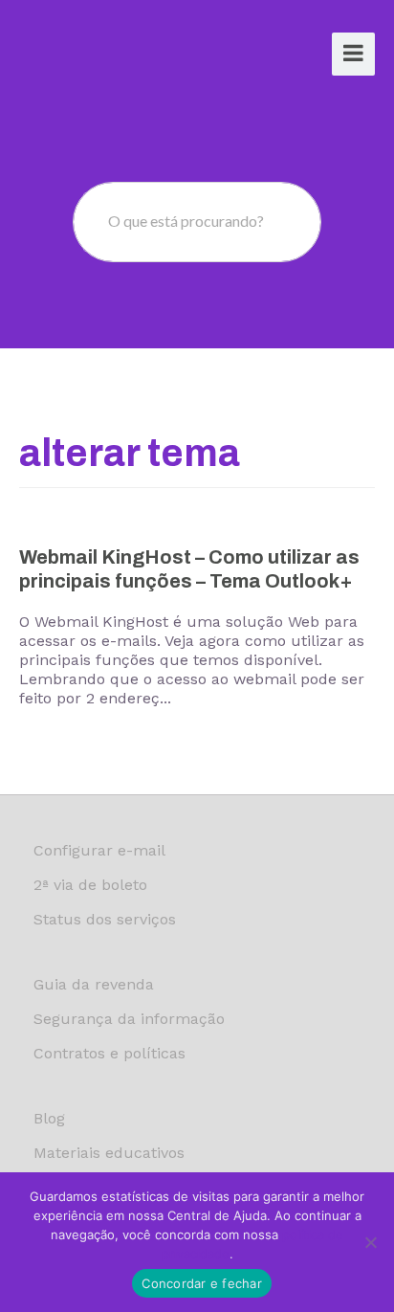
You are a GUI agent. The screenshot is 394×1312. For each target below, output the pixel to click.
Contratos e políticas (109, 1053)
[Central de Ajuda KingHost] (92, 56)
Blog (49, 1118)
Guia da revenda (93, 984)
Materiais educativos (109, 1153)
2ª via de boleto (90, 885)
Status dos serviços (104, 919)
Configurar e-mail (99, 850)
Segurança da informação (129, 1019)
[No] (370, 1242)
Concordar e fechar (202, 1283)
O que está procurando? (186, 220)
